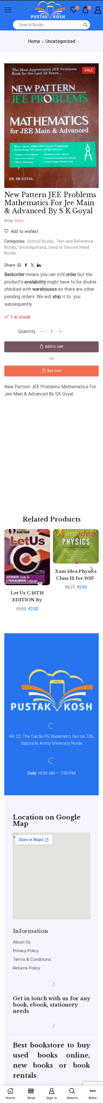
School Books (40, 241)
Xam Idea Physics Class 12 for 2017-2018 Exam (76, 578)
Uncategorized (60, 41)
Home (34, 41)
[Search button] (85, 24)
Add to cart (54, 346)
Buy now (54, 370)
